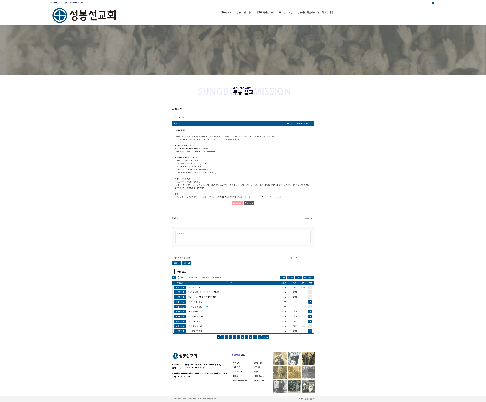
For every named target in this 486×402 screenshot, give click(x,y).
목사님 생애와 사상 (243, 58)
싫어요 (250, 203)
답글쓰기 (186, 263)
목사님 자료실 (286, 12)
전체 (181, 277)
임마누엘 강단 (191, 277)
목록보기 (177, 263)
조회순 (298, 278)
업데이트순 (308, 278)
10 (255, 337)
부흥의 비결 (217, 277)
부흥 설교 (177, 109)
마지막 (265, 337)
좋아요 (238, 203)
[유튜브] (433, 3)
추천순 (290, 278)
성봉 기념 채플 (244, 12)
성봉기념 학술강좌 (306, 12)
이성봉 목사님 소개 (265, 12)
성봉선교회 (226, 12)
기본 (283, 278)
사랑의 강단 (204, 277)
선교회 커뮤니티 (325, 12)
